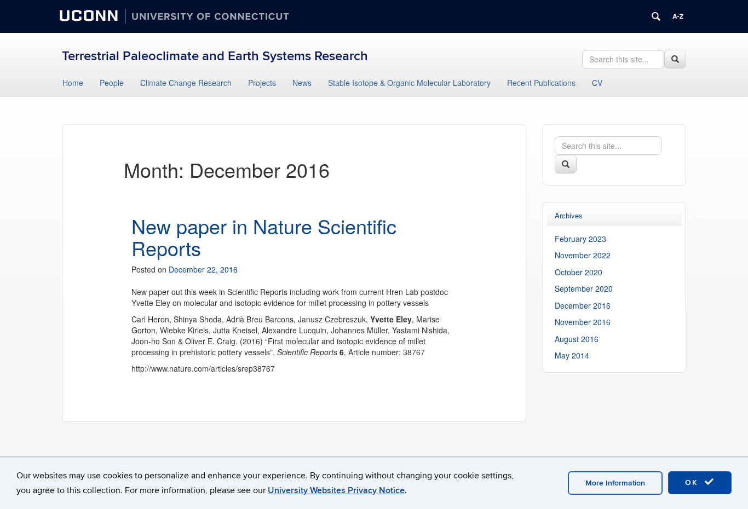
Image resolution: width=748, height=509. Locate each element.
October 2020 (578, 272)
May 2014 (572, 355)
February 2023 (580, 238)
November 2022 (583, 255)
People (112, 82)
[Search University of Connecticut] (656, 16)
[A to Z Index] (678, 16)
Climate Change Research (186, 82)
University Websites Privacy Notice (336, 490)
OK (693, 482)
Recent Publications (541, 82)
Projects (262, 82)
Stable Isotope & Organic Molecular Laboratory (409, 82)
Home (72, 82)
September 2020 (584, 288)
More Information (615, 483)
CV (597, 82)
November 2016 (583, 321)
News (302, 82)
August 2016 (577, 338)
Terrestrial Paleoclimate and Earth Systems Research (215, 56)
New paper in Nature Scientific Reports (263, 237)
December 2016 (583, 305)
